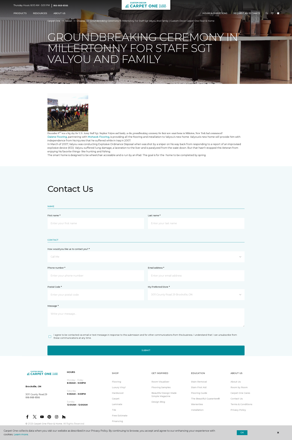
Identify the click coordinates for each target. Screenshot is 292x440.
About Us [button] (59, 13)
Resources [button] (40, 13)
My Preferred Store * (159, 287)
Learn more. (21, 434)
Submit (146, 350)
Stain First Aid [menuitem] (198, 387)
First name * (53, 215)
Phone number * (56, 268)
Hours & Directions (214, 13)
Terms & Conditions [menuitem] (241, 404)
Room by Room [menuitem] (239, 387)
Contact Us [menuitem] (237, 398)
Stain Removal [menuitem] (199, 381)
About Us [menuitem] (236, 381)
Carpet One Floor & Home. (48, 423)
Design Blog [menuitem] (158, 401)
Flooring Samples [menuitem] (161, 387)
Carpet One (53, 21)
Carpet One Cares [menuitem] (240, 393)
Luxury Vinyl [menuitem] (118, 387)
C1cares (81, 21)
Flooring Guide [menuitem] (199, 393)
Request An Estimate (246, 13)
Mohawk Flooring (98, 136)
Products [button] (20, 13)
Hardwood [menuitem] (117, 393)
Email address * (156, 268)
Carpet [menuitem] (115, 398)
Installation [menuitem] (197, 410)
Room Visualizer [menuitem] (160, 381)
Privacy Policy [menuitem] (238, 410)
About (68, 21)
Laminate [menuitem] (117, 404)
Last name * (154, 215)
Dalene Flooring (57, 136)
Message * (52, 306)
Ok (242, 432)
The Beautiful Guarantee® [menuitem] (205, 398)
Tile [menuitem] (114, 410)
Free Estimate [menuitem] (119, 415)
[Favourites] (272, 13)
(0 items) (278, 13)
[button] (267, 13)
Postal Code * (54, 287)
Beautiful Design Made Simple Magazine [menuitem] (164, 395)
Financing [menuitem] (117, 421)
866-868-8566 (60, 5)
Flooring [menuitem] (116, 381)
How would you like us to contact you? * (68, 249)
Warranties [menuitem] (197, 404)
